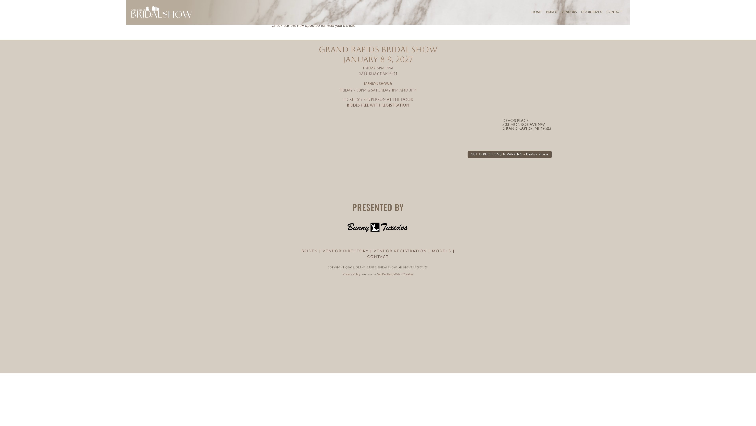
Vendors (569, 12)
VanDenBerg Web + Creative (395, 274)
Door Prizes (591, 12)
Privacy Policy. (352, 274)
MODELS (441, 251)
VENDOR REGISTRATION (400, 251)
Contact (614, 12)
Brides (551, 12)
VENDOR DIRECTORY (346, 251)
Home (537, 12)
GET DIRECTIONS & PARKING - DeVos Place (509, 154)
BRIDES (309, 251)
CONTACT (378, 257)
